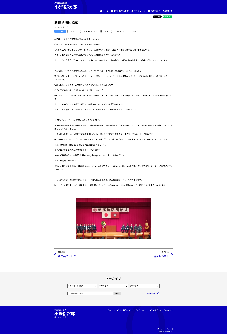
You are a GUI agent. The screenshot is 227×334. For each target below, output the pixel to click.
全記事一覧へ (151, 293)
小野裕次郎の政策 (121, 11)
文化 (106, 31)
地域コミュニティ (90, 31)
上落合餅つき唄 (160, 256)
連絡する (169, 11)
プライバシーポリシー (165, 329)
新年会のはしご (67, 256)
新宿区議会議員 (65, 5)
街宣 (134, 31)
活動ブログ (155, 11)
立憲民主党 (120, 31)
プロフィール (139, 11)
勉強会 (73, 31)
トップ (105, 11)
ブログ (60, 31)
